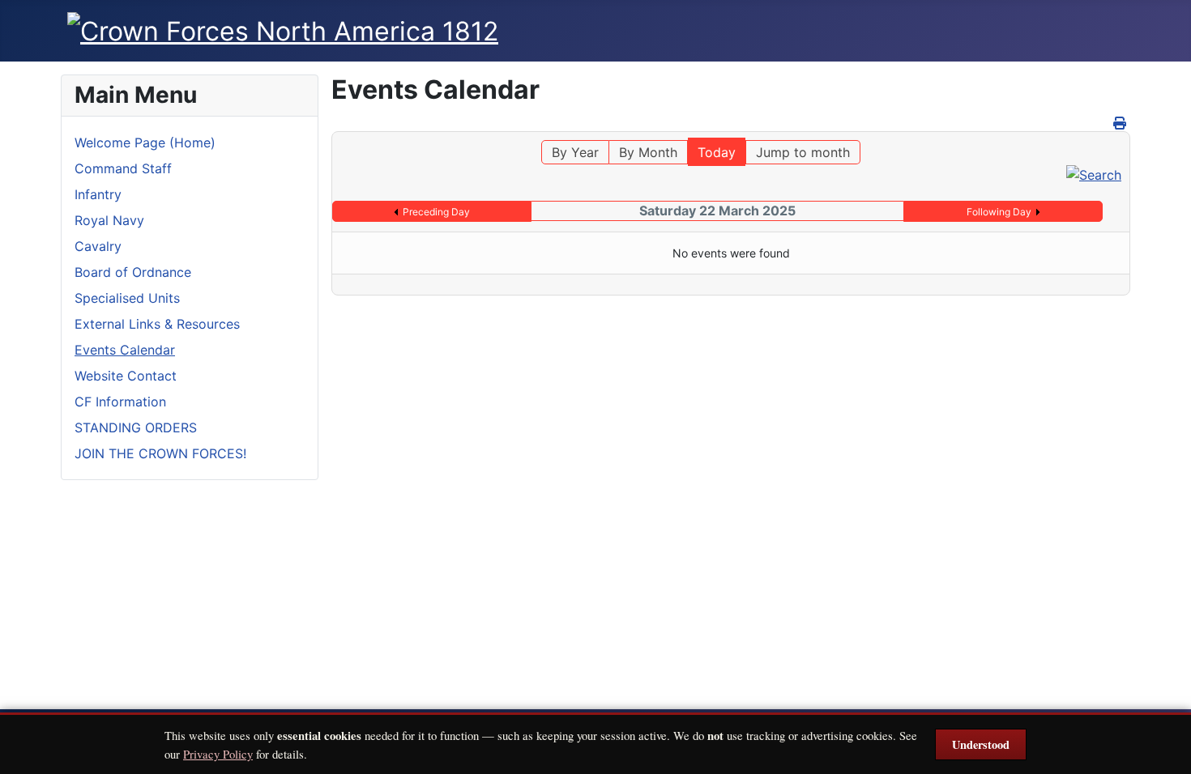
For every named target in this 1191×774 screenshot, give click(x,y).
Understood (981, 744)
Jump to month (803, 152)
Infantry (98, 194)
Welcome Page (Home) (145, 142)
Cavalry (98, 246)
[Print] (1119, 123)
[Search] (1093, 174)
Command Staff (123, 168)
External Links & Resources (157, 324)
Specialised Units (127, 298)
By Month (648, 152)
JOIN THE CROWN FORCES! (160, 453)
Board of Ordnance (133, 272)
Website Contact (126, 376)
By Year (575, 152)
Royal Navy (109, 220)
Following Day (999, 212)
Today (717, 152)
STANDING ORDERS (136, 427)
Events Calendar (125, 350)
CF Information (120, 401)
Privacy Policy (218, 754)
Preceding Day (436, 212)
